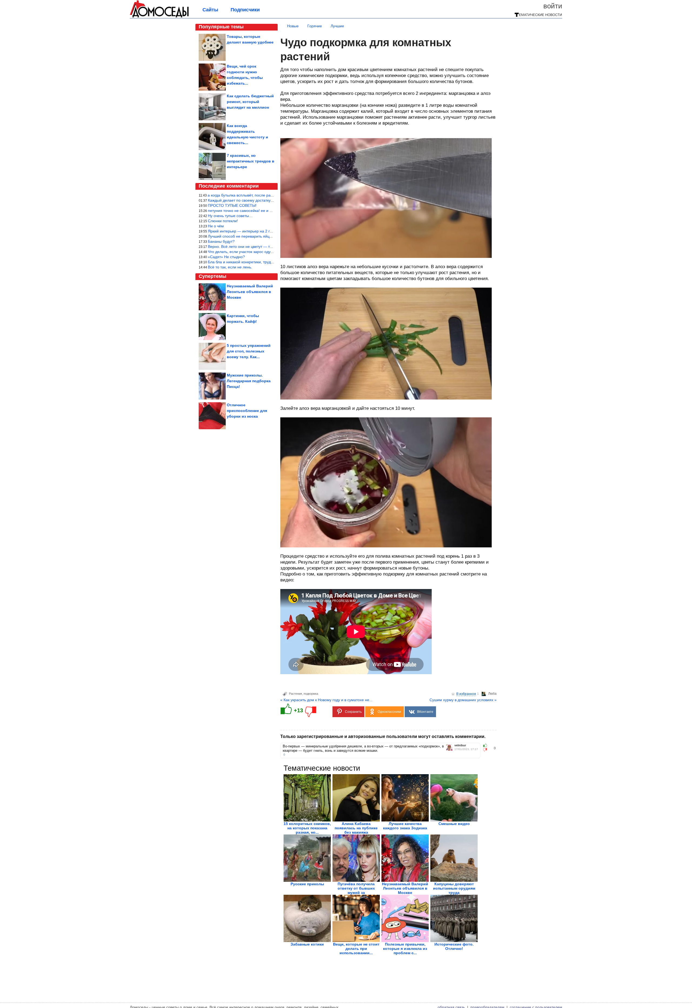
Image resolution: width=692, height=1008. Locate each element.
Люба (492, 694)
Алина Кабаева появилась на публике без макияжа (356, 827)
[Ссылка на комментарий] (284, 754)
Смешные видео (454, 823)
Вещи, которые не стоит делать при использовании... (356, 948)
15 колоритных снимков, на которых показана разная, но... (307, 827)
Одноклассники (389, 712)
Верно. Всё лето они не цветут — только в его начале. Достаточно (267, 246)
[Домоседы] (159, 17)
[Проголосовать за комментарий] (486, 750)
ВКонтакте (425, 712)
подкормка (311, 693)
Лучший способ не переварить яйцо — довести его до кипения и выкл (270, 236)
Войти (552, 6)
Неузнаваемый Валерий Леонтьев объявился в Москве (405, 888)
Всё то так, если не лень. (230, 267)
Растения (295, 693)
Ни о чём (216, 226)
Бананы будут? (221, 241)
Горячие (314, 26)
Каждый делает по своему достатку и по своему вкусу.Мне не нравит (269, 200)
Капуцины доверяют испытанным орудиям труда (454, 888)
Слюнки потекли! (223, 221)
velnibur (460, 745)
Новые (293, 26)
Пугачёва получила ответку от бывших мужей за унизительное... (356, 890)
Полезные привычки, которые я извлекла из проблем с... (405, 948)
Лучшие (337, 26)
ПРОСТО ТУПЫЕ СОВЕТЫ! (232, 205)
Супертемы (212, 276)
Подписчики (245, 9)
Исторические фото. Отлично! (454, 946)
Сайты (210, 9)
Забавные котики (307, 944)
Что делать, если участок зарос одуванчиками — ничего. (258, 251)
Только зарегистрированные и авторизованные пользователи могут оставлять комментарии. (382, 736)
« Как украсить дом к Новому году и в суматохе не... (326, 700)
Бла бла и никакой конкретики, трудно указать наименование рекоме (269, 262)
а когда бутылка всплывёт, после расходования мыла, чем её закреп (269, 195)
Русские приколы (307, 884)
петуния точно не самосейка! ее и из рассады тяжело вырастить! (266, 210)
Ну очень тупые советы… (230, 216)
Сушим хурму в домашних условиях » (463, 700)
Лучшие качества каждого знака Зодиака (405, 825)
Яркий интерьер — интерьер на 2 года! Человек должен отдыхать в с (269, 231)
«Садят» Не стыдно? (226, 257)
